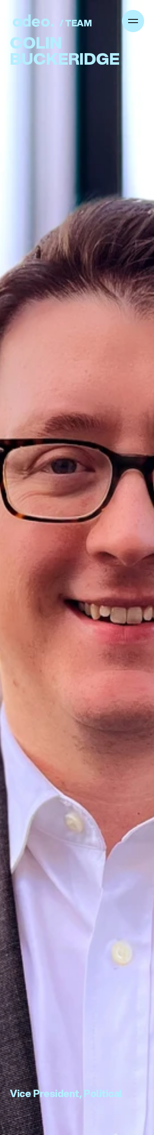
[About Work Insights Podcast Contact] (133, 21)
